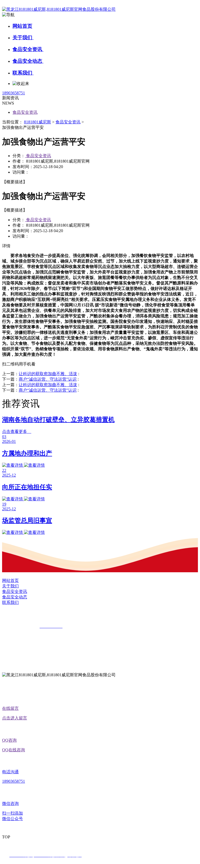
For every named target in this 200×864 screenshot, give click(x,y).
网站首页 (22, 26)
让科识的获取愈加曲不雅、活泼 (48, 373)
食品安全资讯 (27, 49)
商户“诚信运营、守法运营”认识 (48, 379)
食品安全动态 (27, 61)
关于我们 (23, 37)
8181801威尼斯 (37, 122)
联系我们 (23, 73)
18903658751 (13, 93)
